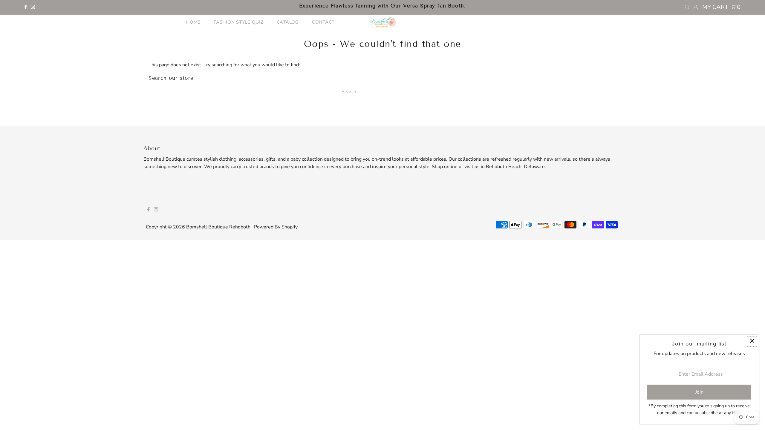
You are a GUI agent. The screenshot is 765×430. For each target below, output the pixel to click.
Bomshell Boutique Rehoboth (218, 227)
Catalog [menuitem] (288, 22)
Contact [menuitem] (323, 22)
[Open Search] (687, 7)
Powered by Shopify (276, 227)
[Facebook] (25, 7)
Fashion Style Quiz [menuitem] (239, 22)
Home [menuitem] (193, 22)
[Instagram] (32, 7)
